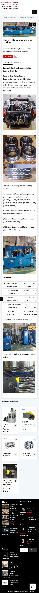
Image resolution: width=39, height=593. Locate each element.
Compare (15, 56)
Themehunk (30, 591)
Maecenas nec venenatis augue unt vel (14, 530)
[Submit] (34, 12)
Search (33, 550)
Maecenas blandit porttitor (13, 523)
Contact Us (8, 56)
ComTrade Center (15, 591)
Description (8, 62)
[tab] (8, 63)
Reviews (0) (17, 62)
